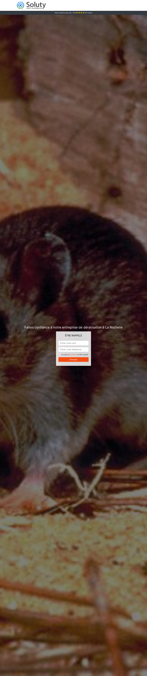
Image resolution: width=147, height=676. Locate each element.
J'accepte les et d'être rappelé (74, 354)
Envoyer (73, 359)
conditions (73, 354)
